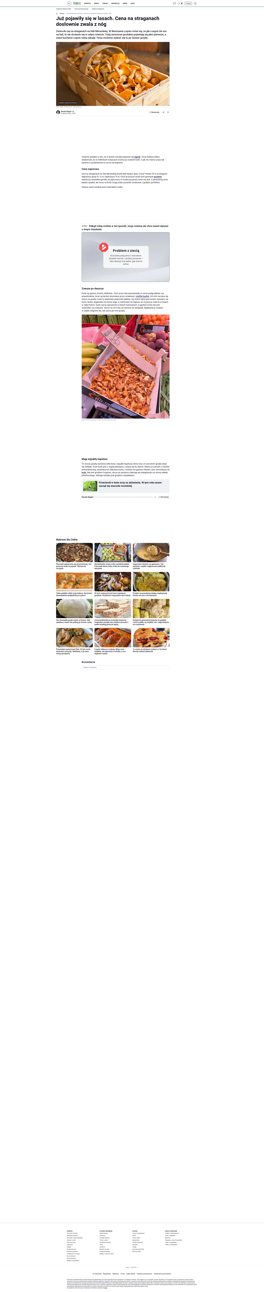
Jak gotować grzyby (105, 1242)
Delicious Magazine (98, 9)
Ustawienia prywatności (162, 1274)
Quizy (133, 3)
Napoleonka (135, 1240)
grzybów (158, 176)
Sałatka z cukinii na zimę (106, 1253)
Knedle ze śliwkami (105, 1251)
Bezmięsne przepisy (72, 1235)
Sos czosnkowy (71, 1256)
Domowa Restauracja (81, 9)
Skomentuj (155, 112)
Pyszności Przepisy (72, 1233)
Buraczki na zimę (104, 1249)
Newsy (96, 3)
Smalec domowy (71, 1249)
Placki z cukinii (104, 1240)
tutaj (105, 1288)
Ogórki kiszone (104, 1233)
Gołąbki (69, 1247)
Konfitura (102, 1247)
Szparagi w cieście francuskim (173, 1240)
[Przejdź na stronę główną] (69, 5)
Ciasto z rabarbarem (171, 1242)
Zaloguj (188, 3)
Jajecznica (70, 1244)
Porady (105, 3)
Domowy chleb (136, 1251)
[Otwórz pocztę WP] (174, 3)
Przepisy (87, 3)
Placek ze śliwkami (137, 1242)
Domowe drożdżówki (138, 1249)
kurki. (84, 472)
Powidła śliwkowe (105, 1238)
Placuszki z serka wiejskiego (74, 1238)
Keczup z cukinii (71, 1240)
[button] (180, 3)
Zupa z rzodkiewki (170, 1235)
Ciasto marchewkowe (138, 1233)
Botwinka (167, 1238)
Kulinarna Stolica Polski (63, 9)
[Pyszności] (78, 3)
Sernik (134, 1235)
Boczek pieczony (71, 1258)
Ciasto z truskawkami (171, 1244)
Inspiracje (115, 3)
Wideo (125, 3)
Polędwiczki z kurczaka (73, 1253)
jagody (137, 157)
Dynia (101, 1244)
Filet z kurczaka (71, 1242)
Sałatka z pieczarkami (73, 1260)
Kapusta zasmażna (72, 1251)
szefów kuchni (142, 296)
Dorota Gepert (66, 111)
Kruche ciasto (136, 1238)
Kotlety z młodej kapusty (172, 1233)
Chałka (134, 1247)
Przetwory (102, 1235)
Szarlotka (135, 1244)
